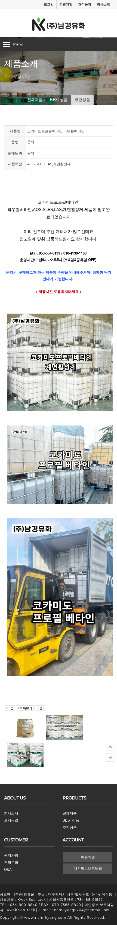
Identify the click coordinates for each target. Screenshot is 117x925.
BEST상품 (58, 99)
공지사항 (11, 855)
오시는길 (11, 820)
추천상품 (82, 99)
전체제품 (34, 99)
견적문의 (84, 4)
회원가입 (65, 4)
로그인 (49, 4)
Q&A (8, 870)
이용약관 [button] (88, 857)
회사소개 (103, 4)
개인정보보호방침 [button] (88, 868)
